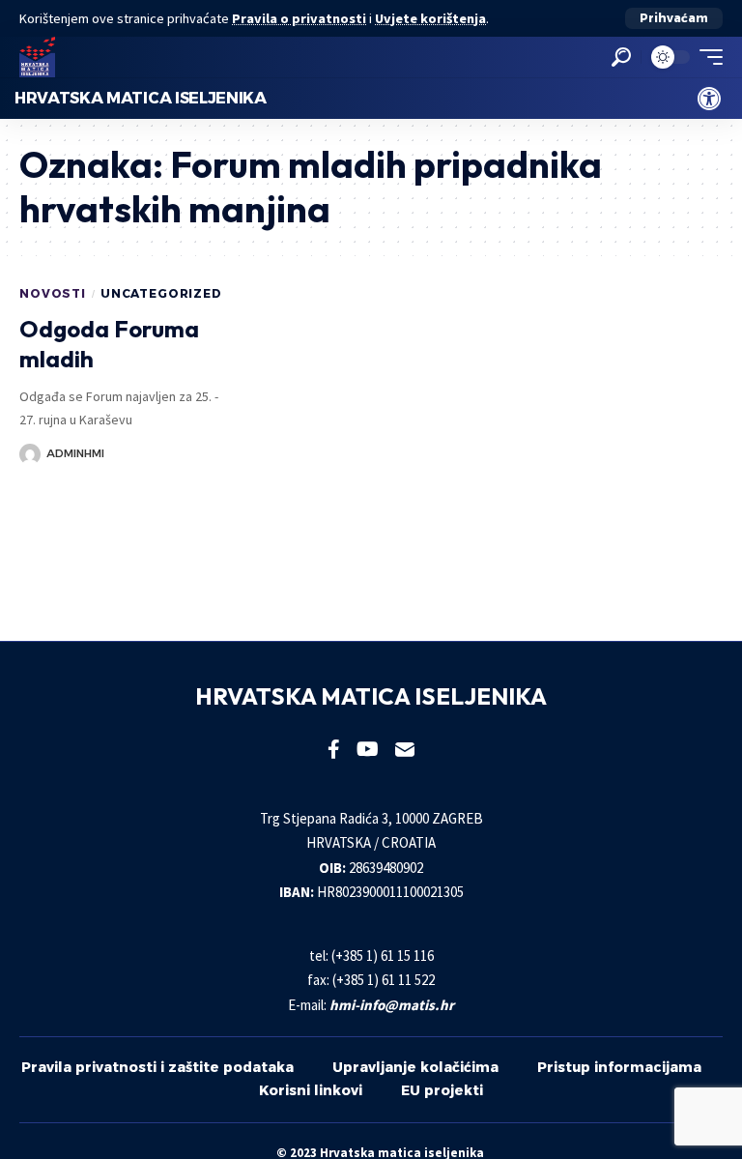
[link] (709, 98)
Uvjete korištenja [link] (430, 18)
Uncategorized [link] (161, 293)
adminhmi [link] (75, 453)
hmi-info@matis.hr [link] (391, 1005)
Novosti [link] (52, 293)
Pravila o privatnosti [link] (299, 18)
